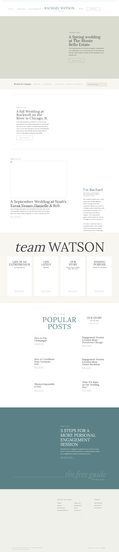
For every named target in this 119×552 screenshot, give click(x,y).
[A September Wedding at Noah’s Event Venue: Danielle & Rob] (38, 179)
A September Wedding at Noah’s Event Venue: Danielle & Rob (38, 203)
